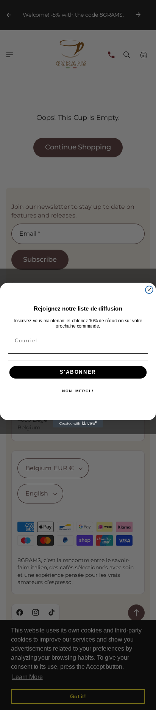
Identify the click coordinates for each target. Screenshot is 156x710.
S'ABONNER (78, 372)
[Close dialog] (149, 290)
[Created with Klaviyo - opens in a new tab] (78, 423)
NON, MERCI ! (78, 391)
